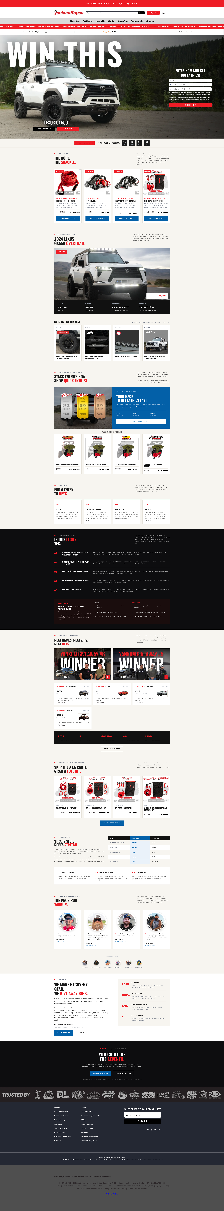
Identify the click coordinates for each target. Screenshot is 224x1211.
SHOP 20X (68, 129)
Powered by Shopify (119, 1157)
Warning (84, 1132)
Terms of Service (60, 1128)
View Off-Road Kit (156, 218)
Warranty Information (89, 1136)
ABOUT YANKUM (82, 1033)
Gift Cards (58, 1124)
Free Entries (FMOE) (89, 1141)
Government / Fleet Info (90, 1116)
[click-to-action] (69, 13)
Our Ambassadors (61, 1111)
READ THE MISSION (63, 1033)
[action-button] (82, 664)
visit (162, 1159)
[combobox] (171, 84)
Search (141, 13)
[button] (149, 21)
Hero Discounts (87, 1124)
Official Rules (112, 1194)
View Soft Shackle (97, 218)
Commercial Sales (61, 1116)
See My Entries (153, 13)
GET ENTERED (190, 105)
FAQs (83, 1120)
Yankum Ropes (108, 1157)
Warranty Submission (62, 1136)
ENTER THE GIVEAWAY (101, 1073)
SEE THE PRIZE (44, 129)
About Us (57, 1107)
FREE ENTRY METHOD (123, 1073)
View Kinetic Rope (68, 218)
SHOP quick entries (141, 421)
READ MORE (60, 702)
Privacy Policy (59, 1132)
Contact (84, 1107)
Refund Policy (59, 1120)
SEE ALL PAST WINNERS (112, 748)
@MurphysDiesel (91, 945)
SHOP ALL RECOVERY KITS (112, 823)
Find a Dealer (86, 1111)
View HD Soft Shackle (126, 218)
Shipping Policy (87, 1128)
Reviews (57, 1141)
